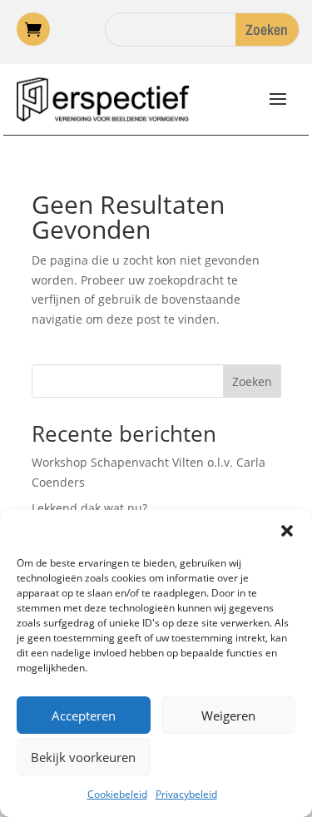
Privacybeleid (186, 794)
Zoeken (252, 381)
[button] (287, 530)
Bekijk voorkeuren (83, 757)
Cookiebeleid (117, 794)
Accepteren (84, 715)
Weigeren (228, 715)
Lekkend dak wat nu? (89, 508)
